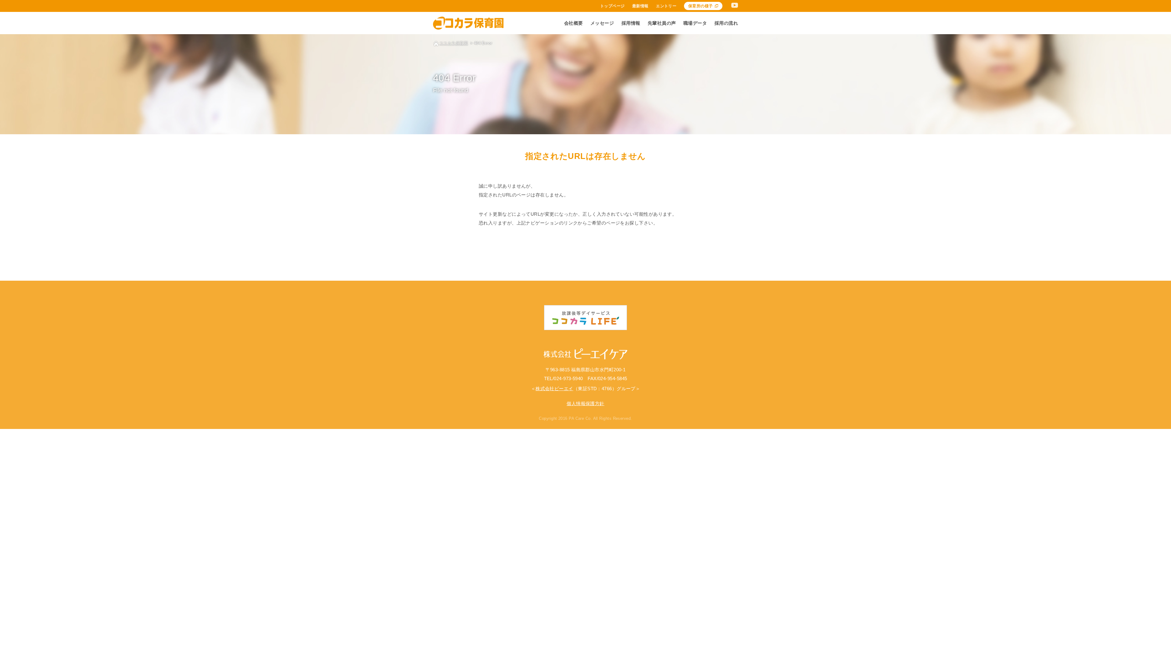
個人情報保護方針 (585, 403)
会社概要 (573, 23)
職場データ (695, 23)
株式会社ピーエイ (554, 388)
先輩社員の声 (662, 23)
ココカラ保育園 (453, 43)
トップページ (612, 6)
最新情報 (640, 6)
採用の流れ (726, 23)
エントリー (666, 6)
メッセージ (602, 23)
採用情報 (630, 23)
